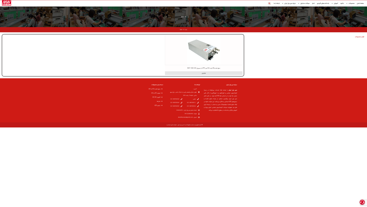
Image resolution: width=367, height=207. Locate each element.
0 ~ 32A (183, 17)
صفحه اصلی (360, 3)
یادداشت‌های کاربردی (323, 3)
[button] (269, 3)
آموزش (336, 3)
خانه (186, 29)
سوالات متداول (305, 3)
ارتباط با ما (277, 3)
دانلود (342, 3)
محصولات (351, 3)
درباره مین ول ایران (290, 3)
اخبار (313, 3)
